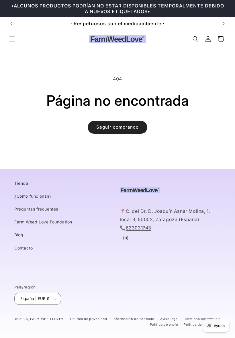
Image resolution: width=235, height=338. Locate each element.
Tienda (21, 183)
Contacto (23, 247)
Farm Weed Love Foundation (43, 221)
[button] (12, 39)
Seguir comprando (117, 127)
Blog (18, 234)
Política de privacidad (88, 319)
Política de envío (164, 325)
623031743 (138, 228)
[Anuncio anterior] (11, 23)
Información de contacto (133, 319)
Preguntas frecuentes (36, 209)
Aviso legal (169, 319)
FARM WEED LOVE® (47, 319)
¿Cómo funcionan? (33, 196)
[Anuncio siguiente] (224, 23)
